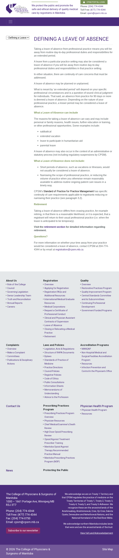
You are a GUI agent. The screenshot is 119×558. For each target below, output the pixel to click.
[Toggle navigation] (10, 22)
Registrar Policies (52, 375)
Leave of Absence (53, 325)
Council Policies (52, 371)
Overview (49, 284)
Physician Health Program (96, 406)
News (9, 470)
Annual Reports (14, 303)
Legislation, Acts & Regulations (59, 349)
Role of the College (16, 284)
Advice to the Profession (56, 397)
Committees (13, 356)
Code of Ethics (51, 378)
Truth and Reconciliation (19, 299)
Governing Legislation (17, 292)
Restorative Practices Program (97, 288)
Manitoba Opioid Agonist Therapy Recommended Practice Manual (56, 450)
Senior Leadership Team (19, 295)
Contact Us (13, 406)
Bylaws (47, 356)
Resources (87, 363)
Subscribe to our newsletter (23, 530)
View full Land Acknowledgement (96, 533)
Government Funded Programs (97, 310)
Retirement (50, 336)
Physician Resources (54, 420)
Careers (11, 306)
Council (10, 288)
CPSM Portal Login (95, 2)
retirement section (54, 227)
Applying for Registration (56, 288)
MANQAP (86, 349)
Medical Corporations (54, 306)
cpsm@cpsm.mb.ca (97, 13)
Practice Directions (53, 367)
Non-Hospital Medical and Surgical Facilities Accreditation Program (97, 356)
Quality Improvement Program (96, 292)
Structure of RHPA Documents (59, 352)
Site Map (107, 549)
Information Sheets (54, 386)
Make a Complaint (16, 352)
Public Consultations (54, 382)
